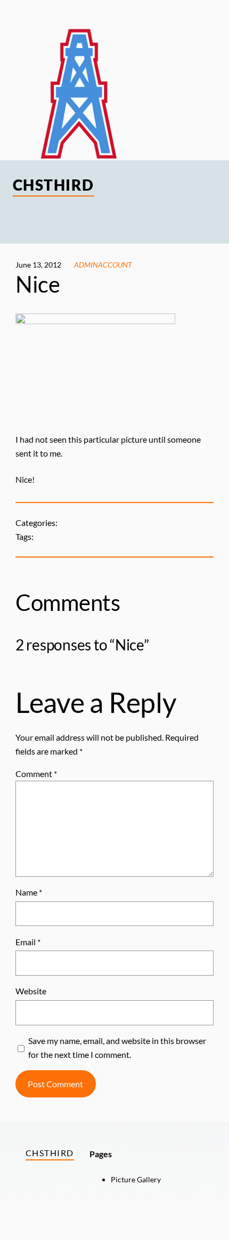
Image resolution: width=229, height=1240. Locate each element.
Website (30, 991)
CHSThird (53, 185)
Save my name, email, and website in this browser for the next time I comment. (117, 1047)
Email (27, 942)
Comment (36, 773)
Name (28, 892)
